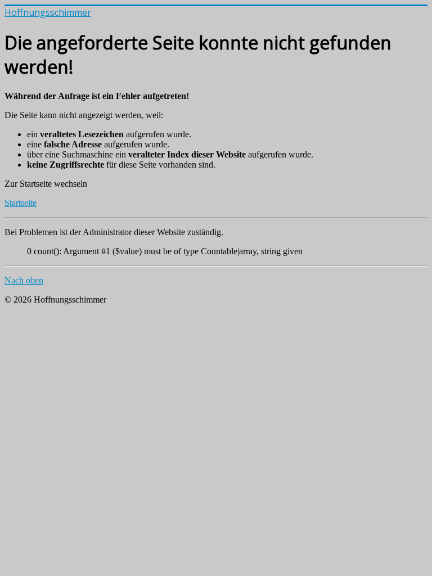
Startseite (20, 203)
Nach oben (23, 280)
